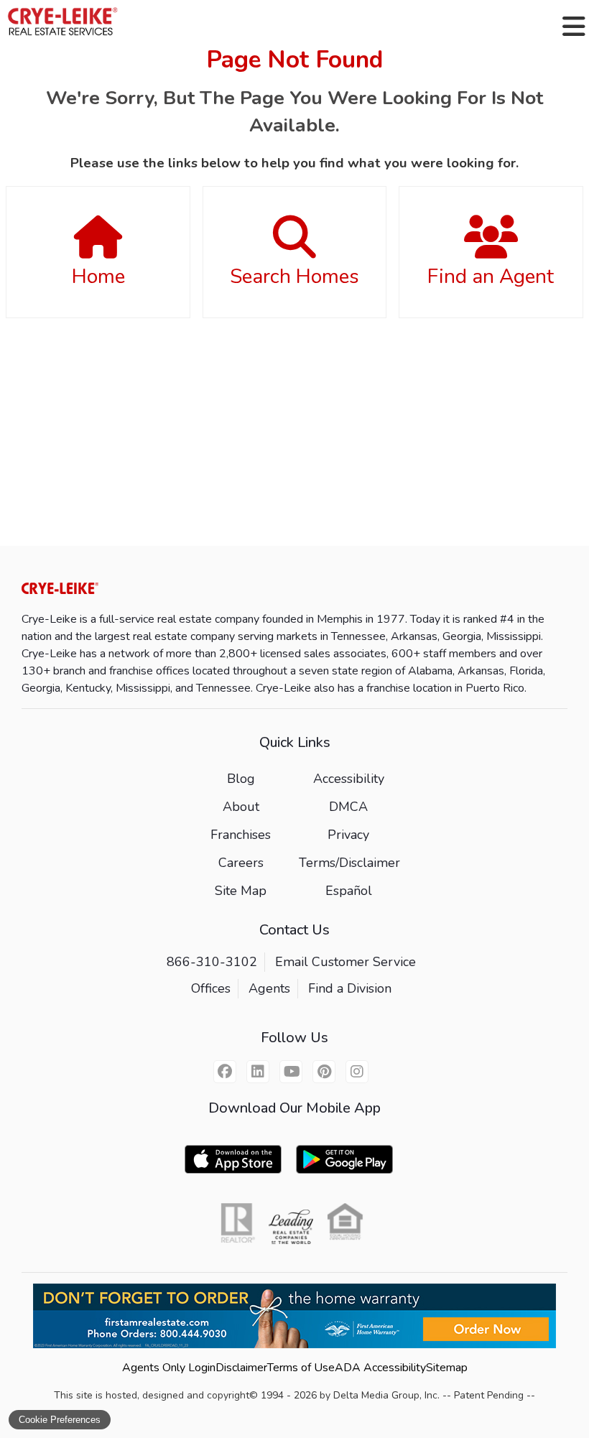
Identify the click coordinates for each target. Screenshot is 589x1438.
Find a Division (349, 988)
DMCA (348, 806)
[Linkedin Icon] (257, 1071)
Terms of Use (301, 1368)
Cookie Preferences (60, 1419)
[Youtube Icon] (290, 1071)
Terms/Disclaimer (349, 862)
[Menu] (573, 27)
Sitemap (447, 1368)
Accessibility (348, 778)
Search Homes (294, 276)
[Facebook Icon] (224, 1071)
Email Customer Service (345, 961)
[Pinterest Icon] (323, 1071)
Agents (269, 988)
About (241, 806)
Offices (211, 988)
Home (98, 276)
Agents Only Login (168, 1368)
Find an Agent (490, 276)
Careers (241, 862)
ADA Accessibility (380, 1368)
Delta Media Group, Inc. (386, 1395)
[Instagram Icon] (356, 1071)
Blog (241, 778)
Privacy (348, 834)
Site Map (240, 890)
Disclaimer (241, 1368)
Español (348, 890)
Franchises (240, 834)
